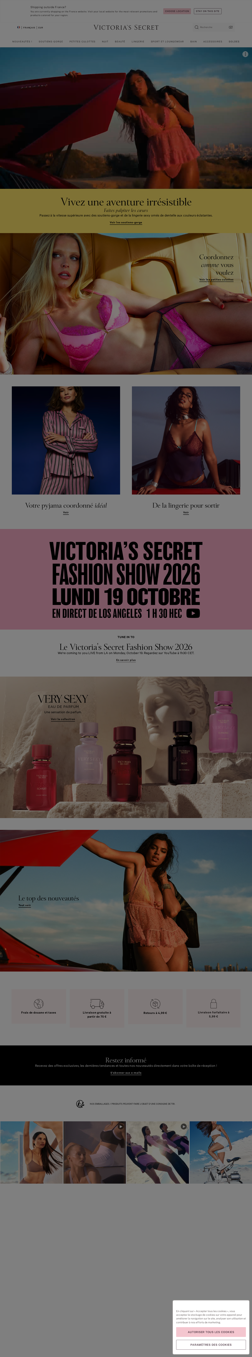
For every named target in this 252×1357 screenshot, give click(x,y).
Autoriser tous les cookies (211, 1332)
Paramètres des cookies (211, 1344)
